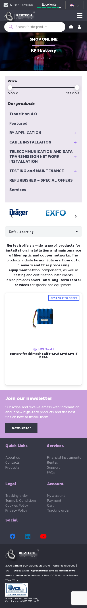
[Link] (6, 5)
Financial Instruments (64, 457)
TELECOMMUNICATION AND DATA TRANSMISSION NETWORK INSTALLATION (43, 156)
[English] (73, 5)
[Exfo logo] (57, 212)
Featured (18, 123)
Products (43, 58)
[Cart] (70, 27)
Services (17, 190)
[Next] (75, 216)
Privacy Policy (16, 510)
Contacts (12, 462)
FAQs (51, 472)
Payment (54, 500)
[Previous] (11, 216)
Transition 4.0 (23, 114)
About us (12, 457)
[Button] (79, 16)
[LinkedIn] (28, 536)
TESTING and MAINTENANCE (43, 171)
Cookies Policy (16, 505)
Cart (50, 505)
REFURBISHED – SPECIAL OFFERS (41, 180)
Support (53, 467)
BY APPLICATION (43, 132)
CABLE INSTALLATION (43, 142)
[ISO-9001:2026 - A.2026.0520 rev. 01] (43, 590)
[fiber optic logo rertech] (19, 18)
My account (56, 495)
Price (12, 80)
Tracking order (16, 495)
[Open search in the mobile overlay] (35, 27)
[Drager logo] (20, 212)
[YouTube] (43, 536)
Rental (52, 462)
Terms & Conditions (21, 500)
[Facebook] (12, 536)
